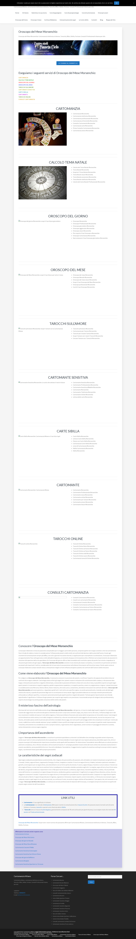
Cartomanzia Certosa (22, 834)
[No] (134, 3)
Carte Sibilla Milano (52, 934)
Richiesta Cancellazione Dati (61, 932)
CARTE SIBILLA (23, 92)
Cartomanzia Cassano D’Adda (24, 847)
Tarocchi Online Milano (38, 934)
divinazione (47, 805)
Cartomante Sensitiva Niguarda (61, 906)
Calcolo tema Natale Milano (41, 936)
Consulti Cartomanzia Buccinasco (62, 893)
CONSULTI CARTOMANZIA (27, 99)
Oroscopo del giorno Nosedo (24, 841)
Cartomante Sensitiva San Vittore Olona (28, 854)
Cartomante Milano (70, 936)
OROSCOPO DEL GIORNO (26, 82)
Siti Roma (49, 933)
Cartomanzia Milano (57, 936)
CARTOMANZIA (23, 78)
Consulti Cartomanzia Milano (21, 934)
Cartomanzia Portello (58, 903)
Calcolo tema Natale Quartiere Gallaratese (64, 916)
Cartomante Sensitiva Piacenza (61, 908)
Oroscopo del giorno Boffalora (24, 857)
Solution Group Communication (37, 933)
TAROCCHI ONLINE (25, 97)
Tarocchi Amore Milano (84, 934)
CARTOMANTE (23, 94)
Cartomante (28, 802)
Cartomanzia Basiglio (22, 861)
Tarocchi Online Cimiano (59, 914)
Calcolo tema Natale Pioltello (61, 919)
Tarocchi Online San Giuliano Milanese (63, 890)
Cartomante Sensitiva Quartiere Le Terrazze (29, 864)
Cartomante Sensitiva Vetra (60, 911)
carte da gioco (46, 810)
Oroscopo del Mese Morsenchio (28, 822)
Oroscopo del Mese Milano (100, 934)
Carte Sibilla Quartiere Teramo (61, 898)
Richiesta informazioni (24, 895)
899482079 (22, 893)
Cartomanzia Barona (58, 880)
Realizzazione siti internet (21, 933)
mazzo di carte (82, 805)
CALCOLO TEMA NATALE (26, 80)
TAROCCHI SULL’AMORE (26, 87)
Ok (116, 3)
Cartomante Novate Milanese (61, 883)
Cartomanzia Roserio (58, 895)
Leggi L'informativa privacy (43, 932)
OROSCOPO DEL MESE (26, 85)
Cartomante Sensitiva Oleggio (61, 901)
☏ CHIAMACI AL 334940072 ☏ (68, 63)
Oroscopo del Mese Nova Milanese (26, 844)
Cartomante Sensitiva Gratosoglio (26, 851)
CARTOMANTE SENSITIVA (27, 90)
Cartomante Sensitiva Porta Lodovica (63, 924)
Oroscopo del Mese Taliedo (60, 885)
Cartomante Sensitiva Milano (68, 934)
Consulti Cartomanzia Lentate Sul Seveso (64, 921)
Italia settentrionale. (38, 812)
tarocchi (39, 807)
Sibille (64, 807)
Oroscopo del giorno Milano (24, 936)
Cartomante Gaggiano (59, 888)
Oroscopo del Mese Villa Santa (24, 837)
